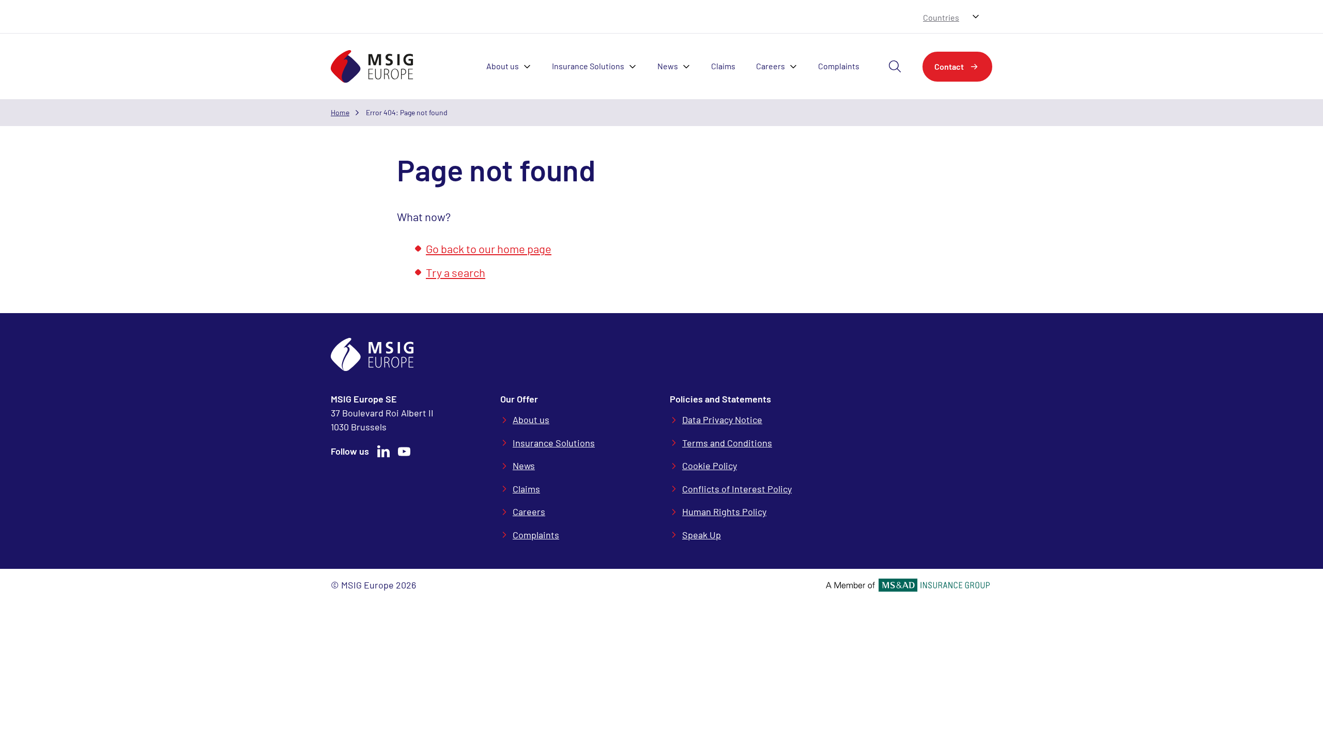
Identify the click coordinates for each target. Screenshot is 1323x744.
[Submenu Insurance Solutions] (635, 66)
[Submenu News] (689, 66)
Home (340, 112)
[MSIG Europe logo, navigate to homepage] (372, 66)
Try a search (455, 272)
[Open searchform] (895, 67)
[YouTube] (404, 451)
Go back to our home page (488, 248)
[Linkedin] (383, 451)
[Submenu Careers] (796, 66)
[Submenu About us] (530, 66)
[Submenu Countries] (975, 17)
